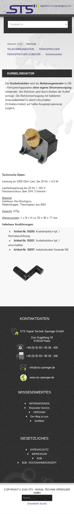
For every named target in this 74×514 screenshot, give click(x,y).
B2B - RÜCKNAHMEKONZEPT (39, 462)
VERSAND (39, 412)
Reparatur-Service (39, 407)
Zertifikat (39, 421)
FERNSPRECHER (49, 49)
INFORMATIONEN (39, 403)
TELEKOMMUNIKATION (20, 49)
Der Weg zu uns (39, 416)
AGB (39, 458)
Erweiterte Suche (37, 503)
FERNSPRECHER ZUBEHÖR (24, 54)
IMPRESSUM (39, 454)
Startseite (31, 44)
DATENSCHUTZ (39, 449)
